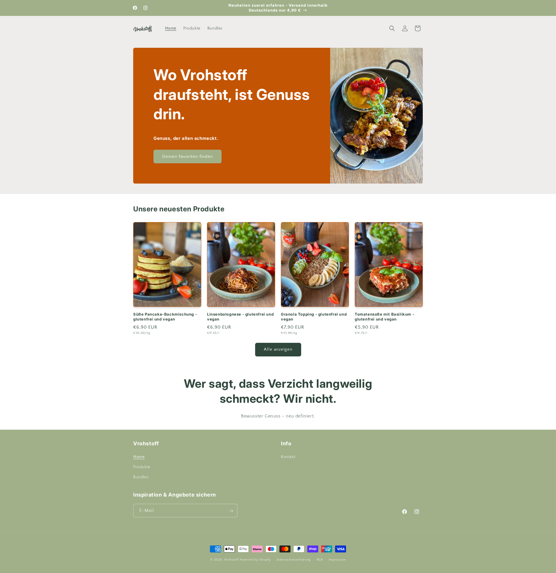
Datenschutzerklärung (294, 559)
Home (139, 457)
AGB (320, 559)
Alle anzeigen (278, 349)
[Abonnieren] (230, 511)
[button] (392, 28)
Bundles (140, 477)
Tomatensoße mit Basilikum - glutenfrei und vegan (384, 317)
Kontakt (288, 457)
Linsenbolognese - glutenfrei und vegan (240, 317)
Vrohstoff (231, 559)
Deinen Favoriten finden (187, 156)
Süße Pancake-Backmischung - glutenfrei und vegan (165, 317)
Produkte (141, 467)
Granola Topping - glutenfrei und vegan (314, 317)
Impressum (337, 559)
